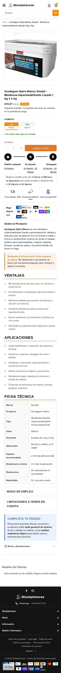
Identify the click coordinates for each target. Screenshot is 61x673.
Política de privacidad (17, 639)
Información (8, 624)
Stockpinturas (9, 611)
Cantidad (8, 142)
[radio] (11, 125)
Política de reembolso (22, 642)
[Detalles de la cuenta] (49, 5)
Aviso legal (32, 639)
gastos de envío (35, 108)
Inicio (4, 22)
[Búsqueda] (55, 13)
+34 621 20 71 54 (38, 603)
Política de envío (45, 639)
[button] (4, 5)
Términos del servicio (41, 642)
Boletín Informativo (11, 630)
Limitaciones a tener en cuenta (26, 504)
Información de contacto (32, 646)
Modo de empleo (20, 491)
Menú (5, 617)
